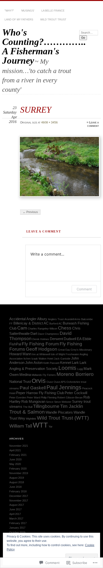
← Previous (30, 212)
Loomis (67, 368)
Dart (33, 333)
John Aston (34, 362)
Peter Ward (33, 397)
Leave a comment (93, 124)
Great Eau (64, 349)
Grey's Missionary (81, 349)
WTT (40, 425)
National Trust (20, 381)
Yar (50, 426)
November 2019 (18, 473)
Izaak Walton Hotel (42, 358)
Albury (42, 319)
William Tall (20, 425)
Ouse (49, 381)
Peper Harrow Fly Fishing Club (40, 393)
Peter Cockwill (76, 393)
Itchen (27, 358)
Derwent (56, 339)
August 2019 (16, 477)
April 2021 (15, 450)
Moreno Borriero (75, 374)
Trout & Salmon (27, 412)
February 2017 (18, 523)
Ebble (86, 339)
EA (79, 339)
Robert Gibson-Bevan (70, 397)
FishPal (15, 344)
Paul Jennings (63, 387)
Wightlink (31, 418)
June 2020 (15, 459)
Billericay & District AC (31, 323)
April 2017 (15, 514)
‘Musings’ (27, 10)
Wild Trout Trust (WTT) (63, 418)
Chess (64, 327)
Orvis (39, 380)
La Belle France (52, 10)
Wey (21, 418)
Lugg (80, 368)
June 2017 (15, 509)
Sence (49, 401)
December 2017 (18, 496)
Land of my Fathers (19, 19)
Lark (75, 362)
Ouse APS (60, 381)
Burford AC (55, 323)
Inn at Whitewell (41, 354)
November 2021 (18, 445)
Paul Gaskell (33, 387)
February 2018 (18, 491)
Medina (25, 375)
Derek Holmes (40, 339)
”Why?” (9, 10)
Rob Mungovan (33, 401)
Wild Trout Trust (53, 19)
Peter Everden (17, 397)
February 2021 (18, 454)
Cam (22, 327)
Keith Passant (51, 362)
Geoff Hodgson (41, 349)
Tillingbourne (46, 406)
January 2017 (17, 527)
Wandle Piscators (59, 412)
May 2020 (15, 464)
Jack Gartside (62, 358)
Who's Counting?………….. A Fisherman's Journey (44, 46)
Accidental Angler (22, 319)
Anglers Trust (56, 319)
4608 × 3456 (49, 122)
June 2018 (15, 486)
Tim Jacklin (71, 406)
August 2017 (16, 504)
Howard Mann (20, 354)
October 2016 (17, 532)
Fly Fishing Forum (40, 343)
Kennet (65, 362)
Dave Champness (48, 333)
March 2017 (16, 518)
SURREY (35, 110)
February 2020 (18, 468)
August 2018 (16, 482)
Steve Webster (62, 401)
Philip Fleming (49, 397)
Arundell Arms (72, 319)
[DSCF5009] (59, 166)
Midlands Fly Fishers (44, 374)
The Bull (27, 406)
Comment (84, 289)
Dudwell (70, 339)
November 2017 (18, 500)
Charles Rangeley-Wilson (42, 328)
